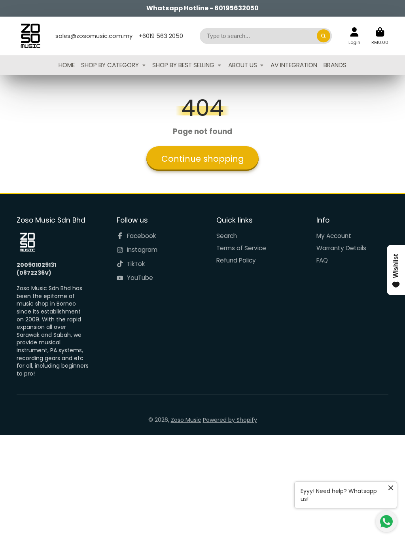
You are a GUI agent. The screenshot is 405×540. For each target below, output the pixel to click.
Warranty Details (341, 248)
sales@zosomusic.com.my (93, 36)
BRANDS (335, 65)
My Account (333, 236)
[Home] (30, 36)
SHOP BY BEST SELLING (183, 65)
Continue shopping (202, 158)
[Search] (323, 36)
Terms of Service (241, 248)
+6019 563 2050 (161, 36)
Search (226, 236)
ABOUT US (242, 65)
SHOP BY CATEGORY (110, 65)
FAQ (322, 260)
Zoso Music (186, 420)
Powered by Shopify (230, 420)
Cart (379, 35)
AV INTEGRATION (294, 65)
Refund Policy (236, 260)
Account (354, 35)
